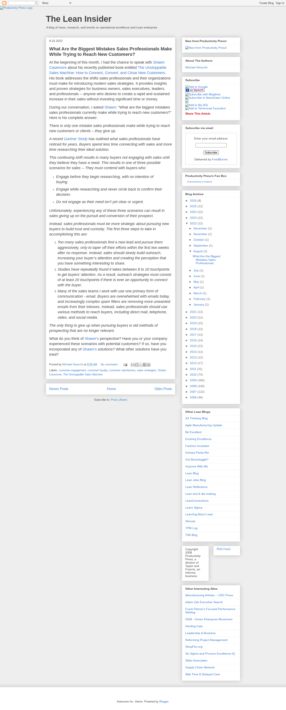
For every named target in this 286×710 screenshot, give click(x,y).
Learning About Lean (199, 514)
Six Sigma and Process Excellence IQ (210, 653)
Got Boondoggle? (197, 459)
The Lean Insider (79, 18)
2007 (193, 391)
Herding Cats (194, 626)
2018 (193, 329)
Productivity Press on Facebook (199, 182)
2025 (193, 206)
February (199, 299)
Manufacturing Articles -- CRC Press (209, 595)
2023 (193, 217)
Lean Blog (192, 473)
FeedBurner (220, 159)
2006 (193, 397)
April (196, 287)
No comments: (110, 364)
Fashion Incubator (197, 446)
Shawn (110, 107)
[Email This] (133, 365)
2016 (193, 340)
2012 (193, 363)
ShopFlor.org (193, 646)
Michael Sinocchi (196, 67)
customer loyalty (97, 370)
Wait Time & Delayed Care (202, 674)
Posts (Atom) (119, 399)
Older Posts (163, 389)
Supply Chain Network (200, 667)
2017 (193, 334)
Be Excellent (193, 432)
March (198, 293)
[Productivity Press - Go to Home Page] (16, 7)
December (200, 228)
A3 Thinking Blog (196, 418)
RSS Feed (223, 549)
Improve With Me (196, 466)
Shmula (190, 521)
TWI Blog (191, 535)
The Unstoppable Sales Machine (83, 374)
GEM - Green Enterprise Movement (208, 619)
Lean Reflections (196, 487)
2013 (193, 357)
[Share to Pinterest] (149, 365)
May (196, 281)
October (199, 239)
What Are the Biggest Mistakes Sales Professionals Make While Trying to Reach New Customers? (110, 51)
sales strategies (146, 370)
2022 (193, 223)
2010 (193, 374)
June (197, 276)
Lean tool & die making (200, 493)
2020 (193, 317)
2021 (193, 311)
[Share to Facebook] (145, 365)
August (198, 251)
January (199, 304)
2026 (193, 200)
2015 (193, 346)
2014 (193, 351)
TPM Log (191, 528)
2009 (193, 380)
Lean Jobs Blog (195, 480)
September (201, 245)
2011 (193, 369)
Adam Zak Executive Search (204, 602)
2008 (193, 386)
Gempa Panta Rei (197, 452)
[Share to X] (141, 365)
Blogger (163, 701)
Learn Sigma (193, 507)
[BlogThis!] (137, 365)
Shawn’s (92, 338)
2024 (193, 212)
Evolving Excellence (198, 439)
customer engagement (72, 370)
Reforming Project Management (206, 640)
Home (111, 389)
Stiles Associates (196, 660)
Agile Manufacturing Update (203, 425)
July (196, 270)
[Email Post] (125, 364)
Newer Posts (58, 389)
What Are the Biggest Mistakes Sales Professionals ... (206, 260)
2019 (193, 323)
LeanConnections (197, 500)
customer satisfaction (122, 370)
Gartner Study (76, 139)
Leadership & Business (200, 633)
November (200, 234)
